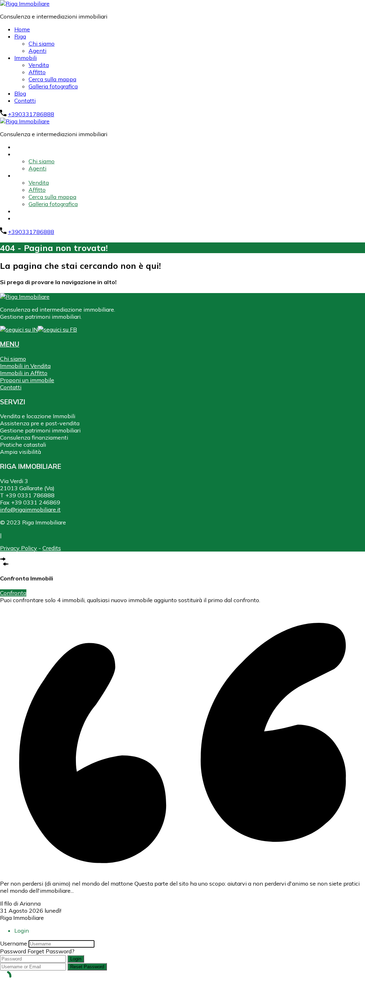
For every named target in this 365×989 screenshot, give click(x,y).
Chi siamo (42, 43)
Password (13, 951)
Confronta (13, 592)
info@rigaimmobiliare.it (30, 509)
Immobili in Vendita (25, 365)
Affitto (37, 72)
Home (22, 29)
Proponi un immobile (27, 380)
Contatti (25, 100)
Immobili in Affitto (23, 372)
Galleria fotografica (53, 86)
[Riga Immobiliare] (25, 3)
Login (75, 959)
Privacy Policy (18, 548)
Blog (20, 93)
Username (13, 943)
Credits (51, 548)
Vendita (39, 64)
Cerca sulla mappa (52, 79)
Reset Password (87, 966)
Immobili (25, 57)
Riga (20, 36)
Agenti (37, 50)
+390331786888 (31, 114)
